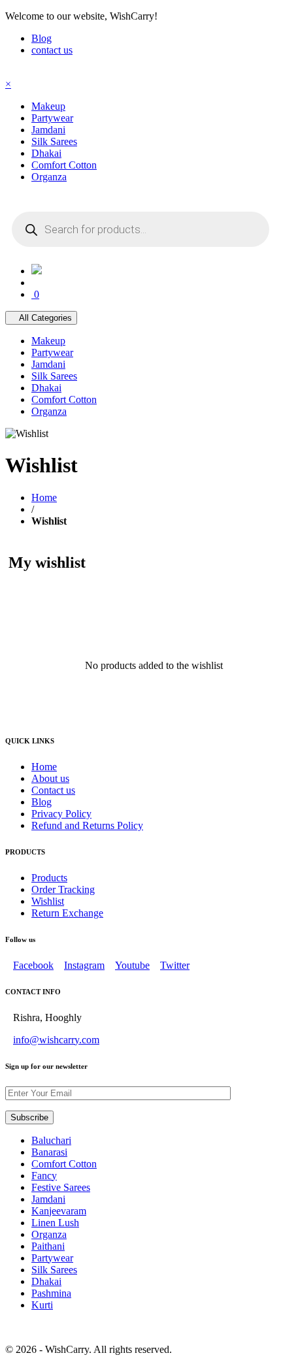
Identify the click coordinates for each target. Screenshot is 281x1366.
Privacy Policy (61, 813)
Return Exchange (67, 913)
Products (49, 877)
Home (44, 497)
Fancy (44, 1175)
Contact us (53, 790)
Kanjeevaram (58, 1210)
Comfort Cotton (64, 1163)
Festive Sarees (60, 1187)
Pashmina (51, 1293)
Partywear (52, 1257)
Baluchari (51, 1140)
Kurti (42, 1304)
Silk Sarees (54, 1269)
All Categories (44, 318)
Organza (49, 1234)
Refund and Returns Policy (87, 825)
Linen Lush (55, 1222)
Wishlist (47, 901)
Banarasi (49, 1152)
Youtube (132, 965)
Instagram (84, 965)
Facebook (33, 965)
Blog (41, 38)
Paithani (48, 1246)
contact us (52, 50)
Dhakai (46, 1281)
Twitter (175, 965)
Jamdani (48, 1199)
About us (50, 778)
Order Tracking (63, 889)
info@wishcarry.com (56, 1039)
